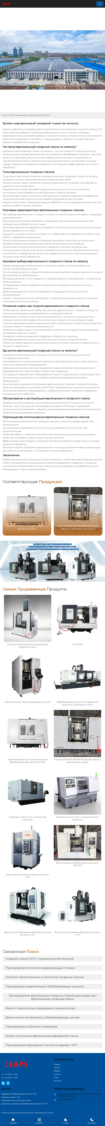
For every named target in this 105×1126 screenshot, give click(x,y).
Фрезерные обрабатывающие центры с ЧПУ (19, 1094)
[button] (97, 511)
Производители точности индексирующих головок (40, 967)
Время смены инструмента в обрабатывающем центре (43, 1017)
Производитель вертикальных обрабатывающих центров (44, 986)
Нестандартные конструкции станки (16, 1100)
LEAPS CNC (28, 394)
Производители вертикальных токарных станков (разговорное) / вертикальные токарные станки (53, 997)
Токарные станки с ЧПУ (11, 1097)
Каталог (57, 1068)
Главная (5, 115)
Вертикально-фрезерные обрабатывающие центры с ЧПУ (25, 1104)
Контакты (58, 1081)
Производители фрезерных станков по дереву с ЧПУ (41, 1045)
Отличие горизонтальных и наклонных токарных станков (44, 977)
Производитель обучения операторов (31, 1026)
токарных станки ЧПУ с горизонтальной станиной (40, 958)
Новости (57, 1074)
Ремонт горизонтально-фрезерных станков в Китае (40, 1008)
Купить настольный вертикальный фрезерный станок (42, 1035)
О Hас (56, 1077)
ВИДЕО (57, 1071)
